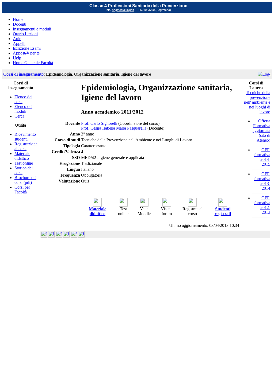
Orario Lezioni (25, 34)
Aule (17, 38)
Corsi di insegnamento (23, 74)
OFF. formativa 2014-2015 (262, 156)
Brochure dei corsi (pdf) (25, 180)
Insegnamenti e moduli (32, 29)
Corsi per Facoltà (22, 189)
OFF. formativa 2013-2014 (262, 181)
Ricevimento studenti (25, 136)
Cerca (19, 116)
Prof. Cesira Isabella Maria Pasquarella (113, 128)
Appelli (19, 43)
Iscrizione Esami (27, 48)
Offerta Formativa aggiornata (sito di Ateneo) (261, 130)
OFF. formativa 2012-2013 (262, 205)
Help (17, 58)
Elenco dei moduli (23, 109)
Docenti (19, 24)
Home (18, 19)
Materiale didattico (22, 156)
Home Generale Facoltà (33, 62)
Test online (23, 163)
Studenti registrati (223, 211)
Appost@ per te (26, 53)
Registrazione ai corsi (25, 146)
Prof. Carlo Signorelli (99, 123)
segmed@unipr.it (123, 9)
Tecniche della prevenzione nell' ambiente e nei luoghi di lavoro (257, 102)
